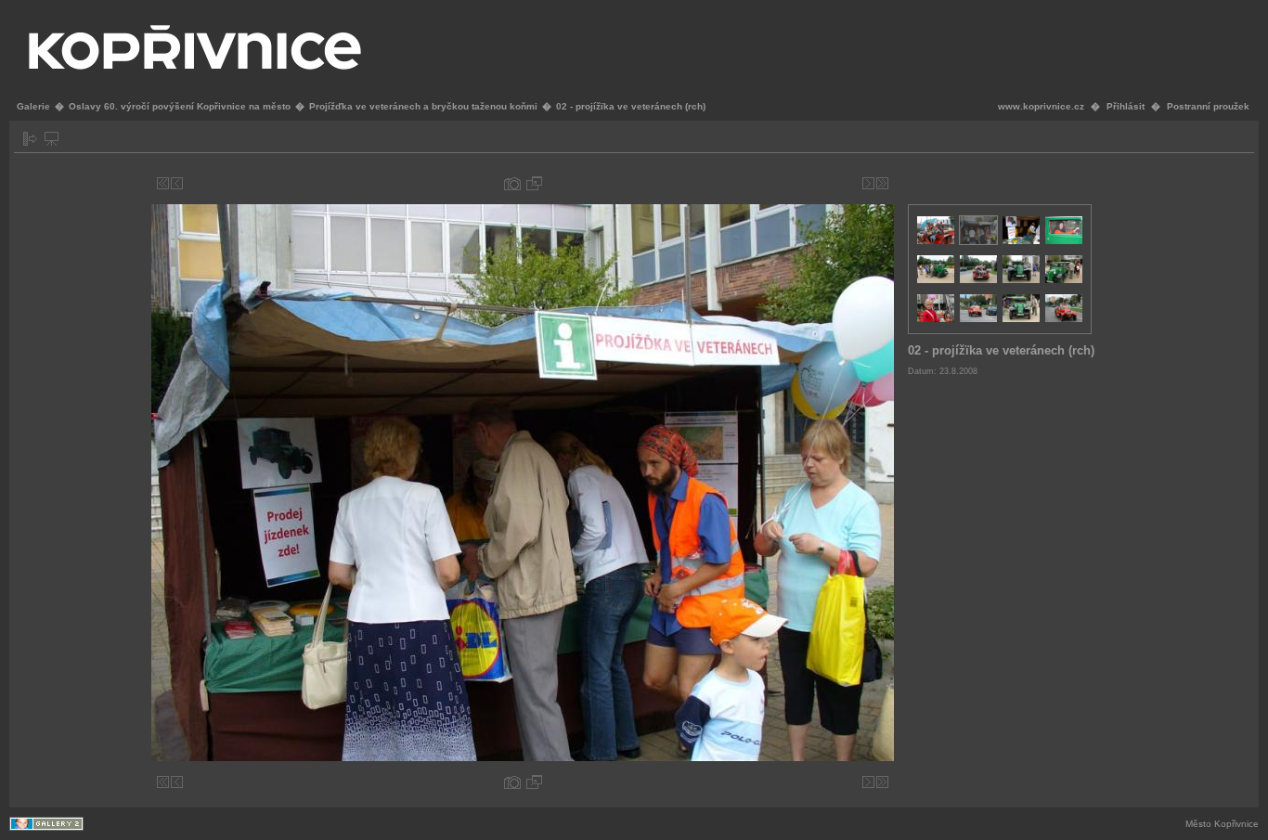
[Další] (868, 183)
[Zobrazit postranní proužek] (30, 139)
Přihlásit (1125, 106)
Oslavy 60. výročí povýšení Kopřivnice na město (180, 106)
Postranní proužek (1208, 106)
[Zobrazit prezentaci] (51, 139)
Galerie (33, 106)
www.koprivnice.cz (1041, 106)
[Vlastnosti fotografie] (512, 183)
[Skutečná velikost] (534, 183)
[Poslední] (882, 183)
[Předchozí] (177, 183)
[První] (163, 183)
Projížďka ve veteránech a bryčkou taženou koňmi (423, 106)
